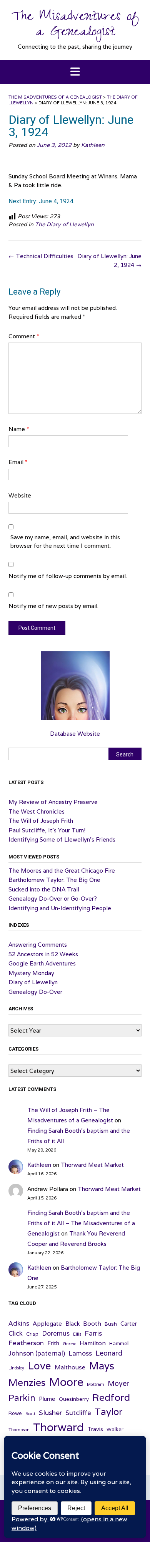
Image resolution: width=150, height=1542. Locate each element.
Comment (23, 336)
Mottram (95, 1384)
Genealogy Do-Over (35, 991)
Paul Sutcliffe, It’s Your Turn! (46, 830)
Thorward (58, 1427)
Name (18, 429)
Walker (115, 1429)
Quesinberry (74, 1399)
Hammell (119, 1343)
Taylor (109, 1411)
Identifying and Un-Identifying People (59, 908)
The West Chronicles (36, 811)
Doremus (56, 1333)
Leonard (108, 1353)
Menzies (26, 1382)
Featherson (26, 1343)
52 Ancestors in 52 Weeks (43, 954)
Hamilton (93, 1343)
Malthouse (70, 1367)
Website (19, 495)
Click (15, 1333)
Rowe (15, 1413)
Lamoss (80, 1353)
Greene (69, 1343)
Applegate (47, 1323)
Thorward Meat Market (92, 1164)
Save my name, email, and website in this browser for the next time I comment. (65, 542)
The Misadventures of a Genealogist (75, 25)
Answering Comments (37, 944)
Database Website (75, 733)
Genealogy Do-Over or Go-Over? (52, 898)
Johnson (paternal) (36, 1353)
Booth (92, 1323)
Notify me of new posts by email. (53, 606)
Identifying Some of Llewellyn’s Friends (61, 839)
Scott (30, 1413)
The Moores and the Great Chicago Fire (61, 870)
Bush (111, 1324)
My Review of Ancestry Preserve (53, 802)
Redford (111, 1397)
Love (39, 1365)
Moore (66, 1381)
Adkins (18, 1323)
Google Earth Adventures (42, 963)
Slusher (50, 1412)
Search (124, 754)
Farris (93, 1333)
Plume (47, 1398)
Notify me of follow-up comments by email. (67, 576)
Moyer (118, 1383)
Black (72, 1323)
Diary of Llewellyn (33, 982)
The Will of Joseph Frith (40, 820)
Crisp (32, 1334)
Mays (101, 1365)
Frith (53, 1343)
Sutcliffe (78, 1413)
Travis (95, 1429)
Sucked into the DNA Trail (43, 889)
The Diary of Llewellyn (64, 224)
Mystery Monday (31, 973)
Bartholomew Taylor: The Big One (54, 879)
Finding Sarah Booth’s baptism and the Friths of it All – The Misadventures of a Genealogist (81, 1223)
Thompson (19, 1429)
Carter (128, 1323)
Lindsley (16, 1368)
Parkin (21, 1397)
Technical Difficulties (40, 256)
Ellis (77, 1334)
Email (17, 462)
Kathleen (93, 145)
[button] (75, 72)
